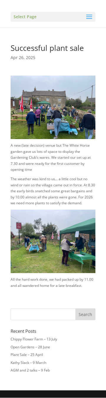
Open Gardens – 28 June (30, 347)
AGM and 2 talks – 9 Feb (30, 370)
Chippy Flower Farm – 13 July (34, 339)
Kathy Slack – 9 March (28, 362)
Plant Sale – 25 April (27, 354)
